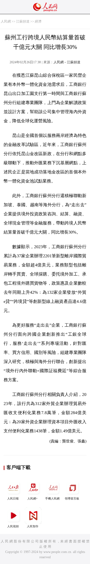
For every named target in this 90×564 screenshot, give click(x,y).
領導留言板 (72, 498)
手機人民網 (52, 498)
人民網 (6, 21)
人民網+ (32, 498)
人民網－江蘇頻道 (67, 62)
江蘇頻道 (23, 21)
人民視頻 (13, 526)
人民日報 (13, 498)
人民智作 (32, 526)
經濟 (38, 21)
